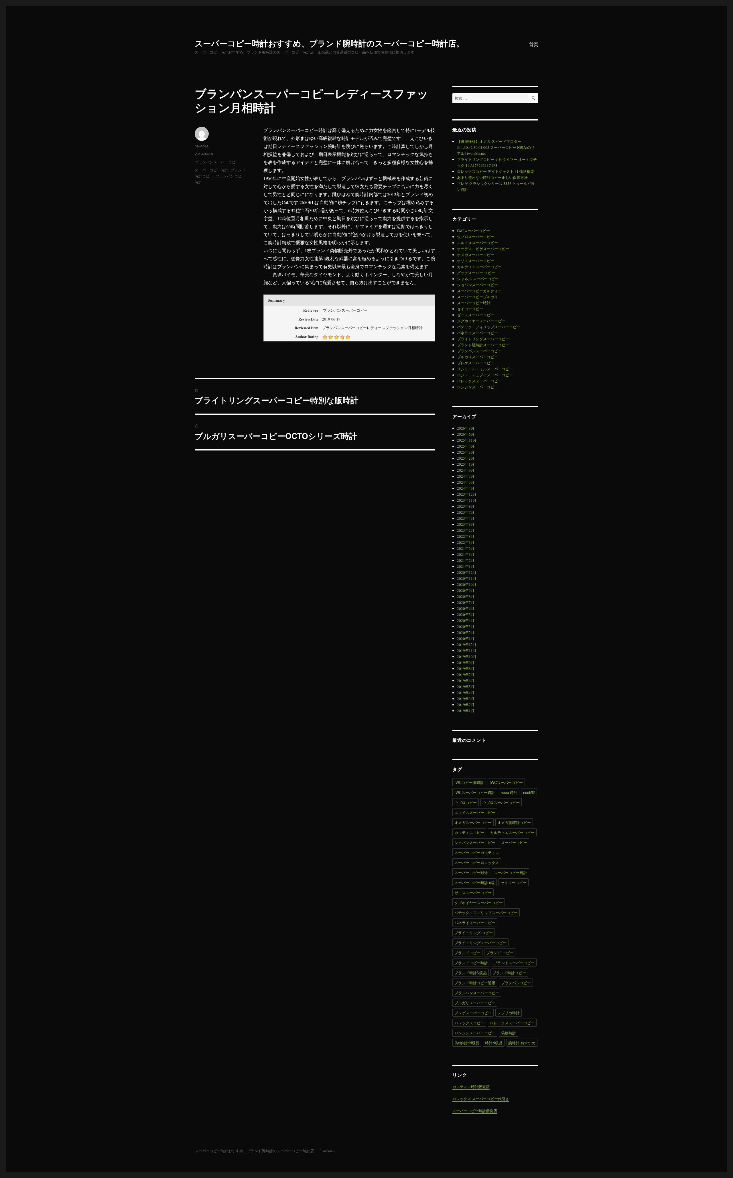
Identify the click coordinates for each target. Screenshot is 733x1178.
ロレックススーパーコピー (479, 381)
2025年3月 (465, 452)
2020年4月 (465, 620)
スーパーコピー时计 (471, 872)
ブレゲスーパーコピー (475, 362)
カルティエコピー (469, 832)
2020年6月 (465, 608)
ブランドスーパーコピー (514, 962)
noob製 (529, 792)
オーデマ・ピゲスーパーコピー (483, 248)
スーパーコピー (514, 842)
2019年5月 (465, 686)
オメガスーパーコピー (475, 254)
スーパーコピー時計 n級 (474, 882)
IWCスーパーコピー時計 (474, 792)
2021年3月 (465, 554)
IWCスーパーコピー (473, 230)
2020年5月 (465, 614)
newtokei (202, 146)
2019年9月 (465, 662)
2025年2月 (465, 458)
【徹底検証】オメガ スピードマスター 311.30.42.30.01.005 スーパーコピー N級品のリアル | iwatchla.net (496, 147)
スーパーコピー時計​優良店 (474, 1110)
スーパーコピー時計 (211, 170)
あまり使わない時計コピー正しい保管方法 (492, 177)
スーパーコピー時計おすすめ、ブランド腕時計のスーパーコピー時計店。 (329, 43)
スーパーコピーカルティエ (479, 290)
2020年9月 (465, 590)
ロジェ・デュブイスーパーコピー (485, 374)
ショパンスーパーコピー (477, 284)
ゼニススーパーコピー (475, 314)
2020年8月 (465, 596)
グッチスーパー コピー (476, 272)
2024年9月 (465, 470)
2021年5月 (465, 548)
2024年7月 (465, 476)
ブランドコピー (467, 952)
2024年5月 (465, 482)
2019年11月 (466, 650)
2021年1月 (465, 566)
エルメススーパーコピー (477, 242)
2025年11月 (466, 440)
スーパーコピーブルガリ (477, 296)
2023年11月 (466, 500)
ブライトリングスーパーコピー (483, 338)
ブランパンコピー (516, 982)
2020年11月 (466, 578)
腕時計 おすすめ (521, 1042)
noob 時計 (509, 792)
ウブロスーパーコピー (475, 236)
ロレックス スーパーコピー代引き (480, 1098)
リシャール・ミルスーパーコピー (485, 368)
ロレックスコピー (469, 1022)
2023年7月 (465, 512)
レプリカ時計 (508, 1012)
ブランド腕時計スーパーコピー (483, 344)
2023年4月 (465, 518)
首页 (533, 44)
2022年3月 (465, 542)
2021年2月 (465, 560)
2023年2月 (465, 530)
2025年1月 (465, 464)
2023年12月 (466, 494)
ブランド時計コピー (509, 972)
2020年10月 (466, 584)
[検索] (533, 98)
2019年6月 (465, 680)
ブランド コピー (499, 952)
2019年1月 (465, 710)
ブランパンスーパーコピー (217, 162)
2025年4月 (465, 446)
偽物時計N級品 (466, 1042)
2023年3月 (465, 524)
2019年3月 (465, 698)
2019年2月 (465, 704)
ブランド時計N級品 (470, 972)
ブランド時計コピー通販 (474, 982)
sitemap (329, 1150)
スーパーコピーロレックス (476, 862)
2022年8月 (465, 536)
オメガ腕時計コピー (514, 822)
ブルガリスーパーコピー (477, 356)
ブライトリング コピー (473, 932)
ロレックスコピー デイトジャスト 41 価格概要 (495, 171)
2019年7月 (465, 674)
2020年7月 (465, 602)
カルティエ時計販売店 (471, 1086)
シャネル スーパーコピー (478, 278)
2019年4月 (465, 692)
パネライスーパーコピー (477, 332)
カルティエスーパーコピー (479, 266)
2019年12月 (466, 644)
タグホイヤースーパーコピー (481, 320)
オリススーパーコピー (475, 260)
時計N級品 (494, 1042)
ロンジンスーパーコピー (477, 387)
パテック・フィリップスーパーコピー (488, 326)
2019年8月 (465, 668)
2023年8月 (465, 506)
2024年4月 (465, 488)
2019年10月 (466, 656)
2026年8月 (465, 428)
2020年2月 (465, 632)
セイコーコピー (470, 308)
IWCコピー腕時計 (469, 782)
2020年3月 (465, 626)
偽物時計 (508, 1032)
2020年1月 (465, 638)
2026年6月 (465, 434)
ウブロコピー (465, 802)
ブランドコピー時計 (471, 962)
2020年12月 (466, 572)
